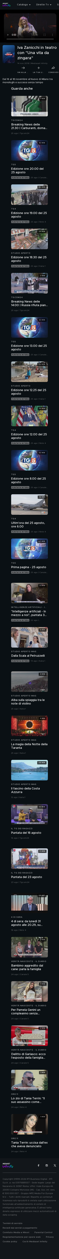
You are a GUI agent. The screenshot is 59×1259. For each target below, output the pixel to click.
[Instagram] (46, 1165)
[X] (54, 1165)
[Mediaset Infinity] (6, 4)
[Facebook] (38, 1165)
